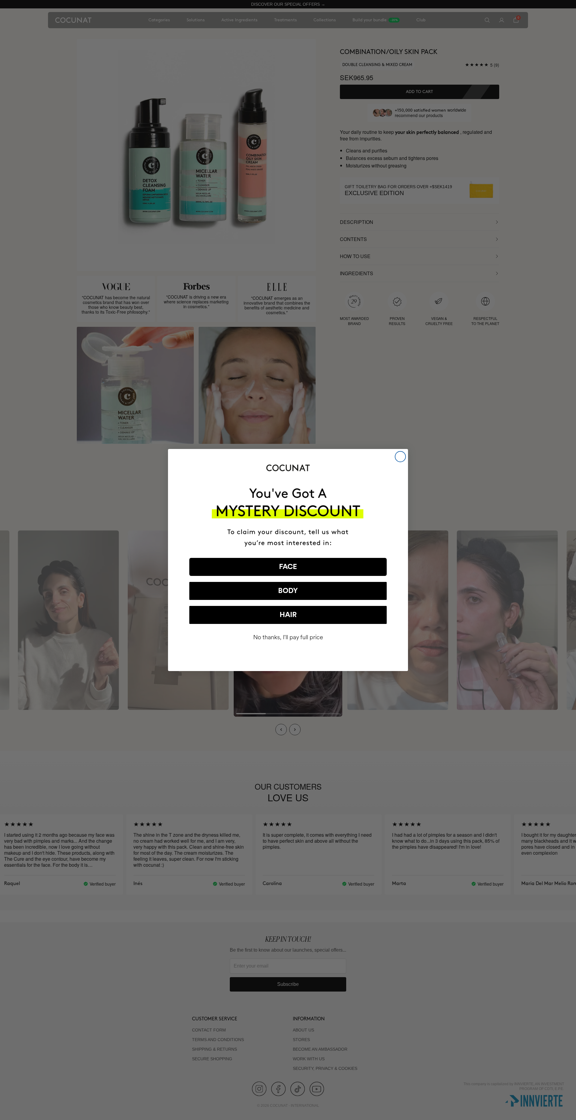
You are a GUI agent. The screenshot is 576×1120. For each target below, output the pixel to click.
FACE (288, 567)
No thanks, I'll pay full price (288, 637)
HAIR (288, 615)
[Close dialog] (400, 456)
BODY (288, 591)
